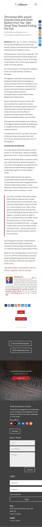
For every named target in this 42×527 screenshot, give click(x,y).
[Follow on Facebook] (19, 423)
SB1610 (7, 57)
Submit (30, 469)
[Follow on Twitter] (15, 423)
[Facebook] (33, 278)
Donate (15, 431)
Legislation (14, 270)
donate (21, 312)
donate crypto (21, 319)
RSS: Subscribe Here (21, 350)
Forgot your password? (15, 494)
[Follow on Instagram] (27, 423)
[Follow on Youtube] (11, 423)
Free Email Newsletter (20, 343)
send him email (27, 279)
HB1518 (7, 139)
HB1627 (18, 133)
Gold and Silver (24, 268)
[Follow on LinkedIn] (23, 423)
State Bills (28, 35)
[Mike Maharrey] (9, 283)
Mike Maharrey (10, 32)
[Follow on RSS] (30, 423)
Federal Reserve (19, 35)
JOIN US (21, 378)
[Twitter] (35, 278)
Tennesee (28, 270)
